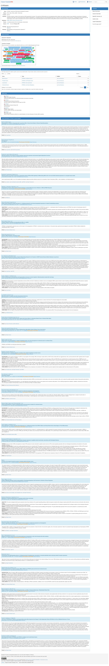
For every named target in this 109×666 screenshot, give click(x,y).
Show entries (6, 73)
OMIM (8, 20)
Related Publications (21, 124)
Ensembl (14, 20)
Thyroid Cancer (8, 455)
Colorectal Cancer (5, 84)
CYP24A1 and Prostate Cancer (27, 80)
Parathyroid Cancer (9, 312)
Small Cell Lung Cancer (16, 149)
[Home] (3, 662)
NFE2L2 (24, 181)
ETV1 (13, 549)
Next (87, 87)
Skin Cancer (13, 398)
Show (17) (9, 27)
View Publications (61, 78)
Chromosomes (82, 1)
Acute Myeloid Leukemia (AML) (16, 181)
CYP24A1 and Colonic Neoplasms (28, 84)
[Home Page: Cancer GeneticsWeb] (7, 1)
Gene (21, 20)
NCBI (8, 23)
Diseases (90, 1)
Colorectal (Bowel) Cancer (10, 229)
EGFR (13, 271)
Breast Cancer (4, 78)
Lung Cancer (4, 82)
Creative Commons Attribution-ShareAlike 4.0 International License (37, 659)
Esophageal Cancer (19, 492)
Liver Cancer (8, 290)
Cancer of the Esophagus (10, 492)
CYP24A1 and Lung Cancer (27, 82)
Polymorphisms (19, 419)
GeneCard (18, 20)
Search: (77, 73)
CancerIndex (23, 65)
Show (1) (8, 30)
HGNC (11, 20)
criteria (20, 40)
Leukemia (8, 181)
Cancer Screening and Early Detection (12, 385)
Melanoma (8, 197)
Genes (75, 1)
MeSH (19, 65)
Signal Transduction (21, 50)
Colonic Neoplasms (9, 51)
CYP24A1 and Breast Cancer (27, 78)
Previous (81, 87)
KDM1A (22, 369)
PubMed (16, 40)
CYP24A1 (7, 96)
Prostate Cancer (10, 56)
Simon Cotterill (16, 659)
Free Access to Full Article (24, 142)
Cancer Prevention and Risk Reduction (12, 323)
